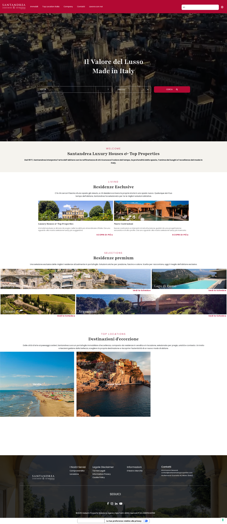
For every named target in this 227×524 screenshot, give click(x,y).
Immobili (34, 6)
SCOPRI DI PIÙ (103, 234)
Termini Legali (98, 470)
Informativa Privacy (101, 474)
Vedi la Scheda (141, 290)
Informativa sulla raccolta (91, 521)
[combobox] (74, 89)
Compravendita (77, 470)
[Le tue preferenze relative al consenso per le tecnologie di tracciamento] (223, 520)
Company (68, 6)
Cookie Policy (98, 477)
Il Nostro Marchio (135, 470)
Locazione (74, 474)
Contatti (81, 6)
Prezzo (121, 89)
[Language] (222, 7)
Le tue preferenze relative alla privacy (123, 521)
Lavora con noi (96, 6)
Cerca (169, 89)
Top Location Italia (50, 6)
